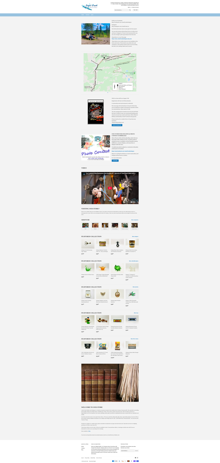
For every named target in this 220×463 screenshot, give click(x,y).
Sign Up (136, 450)
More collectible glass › (134, 261)
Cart (136, 9)
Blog (92, 14)
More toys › (136, 312)
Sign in (129, 7)
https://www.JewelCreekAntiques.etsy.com (122, 38)
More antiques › (135, 236)
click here (115, 160)
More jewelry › (136, 286)
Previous (83, 72)
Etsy (89, 431)
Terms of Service (99, 457)
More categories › (135, 219)
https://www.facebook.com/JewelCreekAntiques (123, 151)
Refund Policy (93, 457)
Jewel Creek (86, 461)
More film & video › (135, 338)
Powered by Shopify (92, 461)
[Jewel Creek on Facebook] (135, 457)
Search (82, 457)
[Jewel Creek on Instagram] (137, 457)
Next (136, 72)
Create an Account (135, 7)
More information (117, 125)
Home (82, 14)
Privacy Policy (87, 457)
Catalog (87, 14)
